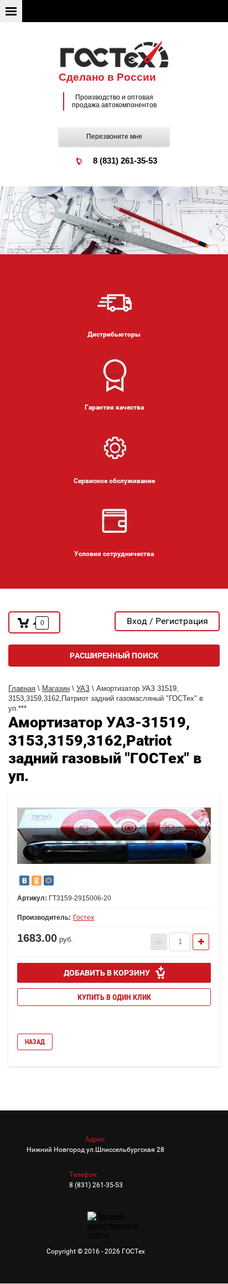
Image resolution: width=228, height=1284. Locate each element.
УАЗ (83, 688)
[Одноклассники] (37, 880)
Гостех (83, 917)
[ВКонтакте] (24, 880)
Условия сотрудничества (114, 554)
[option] (114, 836)
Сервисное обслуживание (114, 481)
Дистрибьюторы (114, 334)
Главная (21, 688)
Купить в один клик (114, 997)
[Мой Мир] (49, 880)
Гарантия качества (114, 407)
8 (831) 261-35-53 (125, 160)
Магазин (56, 688)
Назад (35, 1042)
